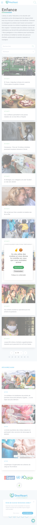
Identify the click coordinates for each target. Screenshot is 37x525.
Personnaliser (18, 271)
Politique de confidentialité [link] (18, 275)
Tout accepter (18, 267)
